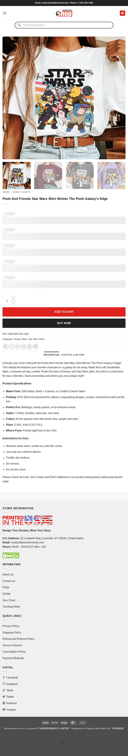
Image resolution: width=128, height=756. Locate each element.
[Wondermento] (64, 13)
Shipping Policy (11, 632)
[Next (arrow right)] (13, 750)
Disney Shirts (21, 192)
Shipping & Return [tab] (72, 355)
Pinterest (11, 703)
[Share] (23, 736)
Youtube (11, 709)
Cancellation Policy (14, 651)
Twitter (10, 696)
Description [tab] (51, 355)
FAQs (5, 587)
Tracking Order (11, 606)
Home (6, 192)
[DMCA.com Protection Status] (10, 555)
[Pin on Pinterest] (29, 346)
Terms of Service (12, 645)
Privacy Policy (10, 626)
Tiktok (9, 690)
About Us (8, 574)
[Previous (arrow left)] (3, 750)
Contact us (8, 581)
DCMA (6, 593)
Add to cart (64, 311)
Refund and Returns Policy (18, 638)
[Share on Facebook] (11, 346)
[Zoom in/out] (3, 736)
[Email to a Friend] (23, 346)
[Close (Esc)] (32, 736)
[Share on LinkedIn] (35, 346)
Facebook (12, 677)
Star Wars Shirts (36, 339)
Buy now (64, 323)
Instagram (12, 684)
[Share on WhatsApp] (5, 346)
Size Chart (8, 600)
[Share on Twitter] (17, 346)
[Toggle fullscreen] (13, 736)
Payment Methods (13, 658)
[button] (4, 13)
